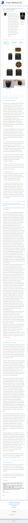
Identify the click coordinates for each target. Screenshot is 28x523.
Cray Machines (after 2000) (14, 504)
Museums (14, 507)
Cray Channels (14, 505)
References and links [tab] (21, 42)
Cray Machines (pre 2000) (14, 502)
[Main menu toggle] (26, 3)
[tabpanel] (14, 62)
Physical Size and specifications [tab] (6, 43)
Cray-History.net (14, 2)
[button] (3, 86)
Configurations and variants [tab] (14, 42)
